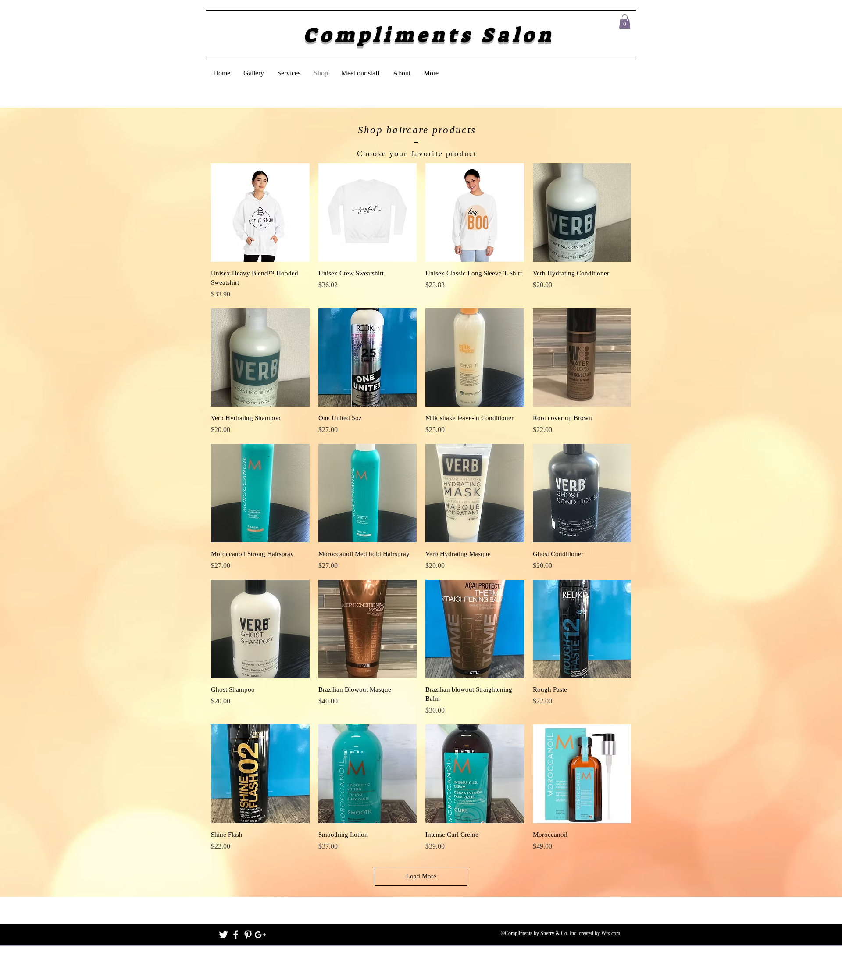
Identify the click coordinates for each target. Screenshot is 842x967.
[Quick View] (260, 212)
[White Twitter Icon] (223, 935)
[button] (625, 21)
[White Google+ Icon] (260, 935)
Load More (421, 876)
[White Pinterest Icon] (248, 935)
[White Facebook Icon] (236, 935)
